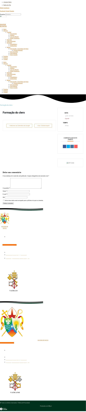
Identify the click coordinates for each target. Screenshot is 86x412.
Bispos (8, 47)
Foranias (5, 56)
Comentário (6, 188)
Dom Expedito (14, 51)
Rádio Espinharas (14, 38)
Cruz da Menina (14, 36)
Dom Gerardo (13, 55)
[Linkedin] (72, 146)
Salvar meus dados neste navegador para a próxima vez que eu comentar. (24, 200)
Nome (5, 191)
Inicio (4, 29)
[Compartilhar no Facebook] (64, 146)
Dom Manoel (13, 53)
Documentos (13, 33)
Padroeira (9, 39)
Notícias (5, 58)
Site (4, 197)
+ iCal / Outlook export (43, 125)
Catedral (9, 32)
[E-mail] (76, 146)
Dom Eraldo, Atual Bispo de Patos (19, 48)
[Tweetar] (68, 146)
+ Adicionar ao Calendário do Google (19, 125)
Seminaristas (13, 45)
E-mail (5, 194)
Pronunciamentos (18, 50)
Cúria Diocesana (11, 41)
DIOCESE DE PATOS (3, 25)
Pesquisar (2, 14)
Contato (5, 59)
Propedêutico (13, 44)
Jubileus (12, 35)
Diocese (5, 30)
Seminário (9, 42)
